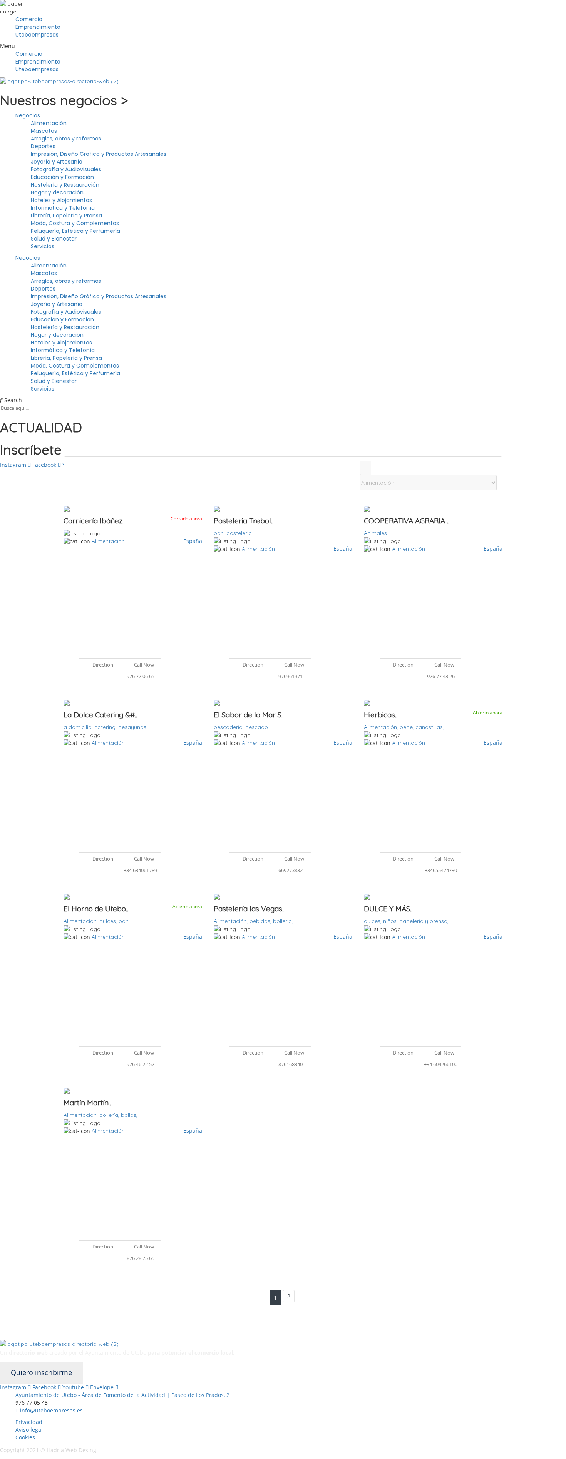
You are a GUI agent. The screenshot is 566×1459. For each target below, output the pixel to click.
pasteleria (239, 533)
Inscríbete (31, 449)
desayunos (132, 727)
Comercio (28, 19)
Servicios (42, 246)
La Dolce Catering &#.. (100, 714)
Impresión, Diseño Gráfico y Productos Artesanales (98, 154)
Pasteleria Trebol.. (243, 520)
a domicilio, (79, 727)
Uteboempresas (37, 34)
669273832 (290, 870)
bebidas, (261, 921)
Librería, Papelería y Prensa (66, 215)
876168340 (290, 1064)
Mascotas (44, 131)
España (192, 541)
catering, (106, 727)
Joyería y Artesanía (56, 161)
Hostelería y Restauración (65, 185)
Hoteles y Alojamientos (61, 200)
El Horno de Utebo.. (96, 908)
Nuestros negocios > (64, 100)
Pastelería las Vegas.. (249, 908)
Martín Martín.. (87, 1102)
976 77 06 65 (140, 676)
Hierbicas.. (380, 714)
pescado (256, 727)
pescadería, (229, 727)
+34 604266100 (440, 1064)
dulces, (109, 921)
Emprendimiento (37, 27)
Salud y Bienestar (54, 238)
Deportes (43, 146)
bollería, (283, 921)
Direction (102, 664)
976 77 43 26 (441, 676)
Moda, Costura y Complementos (75, 223)
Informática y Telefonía (63, 208)
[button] (283, 46)
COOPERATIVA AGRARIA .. (406, 520)
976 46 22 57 (140, 1064)
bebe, (407, 727)
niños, (391, 921)
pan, (220, 533)
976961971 (290, 676)
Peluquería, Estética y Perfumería (75, 231)
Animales (375, 533)
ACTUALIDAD (41, 427)
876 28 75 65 (140, 1258)
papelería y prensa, (424, 921)
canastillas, (429, 727)
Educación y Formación (62, 177)
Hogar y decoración (57, 192)
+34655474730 (441, 870)
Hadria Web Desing (72, 1450)
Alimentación (49, 123)
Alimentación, (382, 727)
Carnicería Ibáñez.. (94, 520)
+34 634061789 (140, 870)
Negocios (27, 115)
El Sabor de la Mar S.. (249, 714)
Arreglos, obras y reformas (66, 138)
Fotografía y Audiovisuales (66, 169)
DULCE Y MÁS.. (388, 908)
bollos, (129, 1114)
